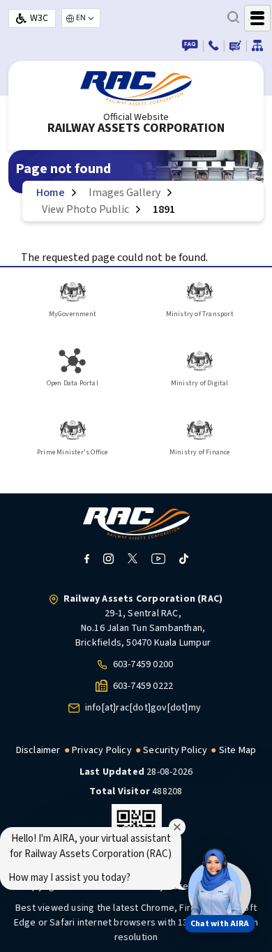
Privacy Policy (102, 750)
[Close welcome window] (177, 827)
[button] (214, 887)
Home (50, 192)
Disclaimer (38, 750)
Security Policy (175, 750)
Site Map (238, 750)
